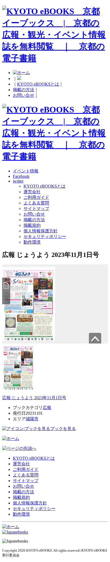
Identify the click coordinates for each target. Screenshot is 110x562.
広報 (47, 407)
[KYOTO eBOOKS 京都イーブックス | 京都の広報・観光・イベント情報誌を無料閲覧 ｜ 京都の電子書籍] (55, 58)
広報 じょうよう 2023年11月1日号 (34, 397)
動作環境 (32, 242)
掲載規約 (32, 225)
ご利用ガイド (36, 197)
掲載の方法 (23, 89)
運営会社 (32, 191)
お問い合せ (23, 95)
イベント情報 (25, 171)
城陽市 (32, 419)
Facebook (21, 176)
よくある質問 (36, 203)
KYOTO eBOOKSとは (38, 84)
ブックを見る (63, 428)
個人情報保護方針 (40, 231)
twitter (18, 181)
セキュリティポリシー (44, 236)
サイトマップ (36, 208)
